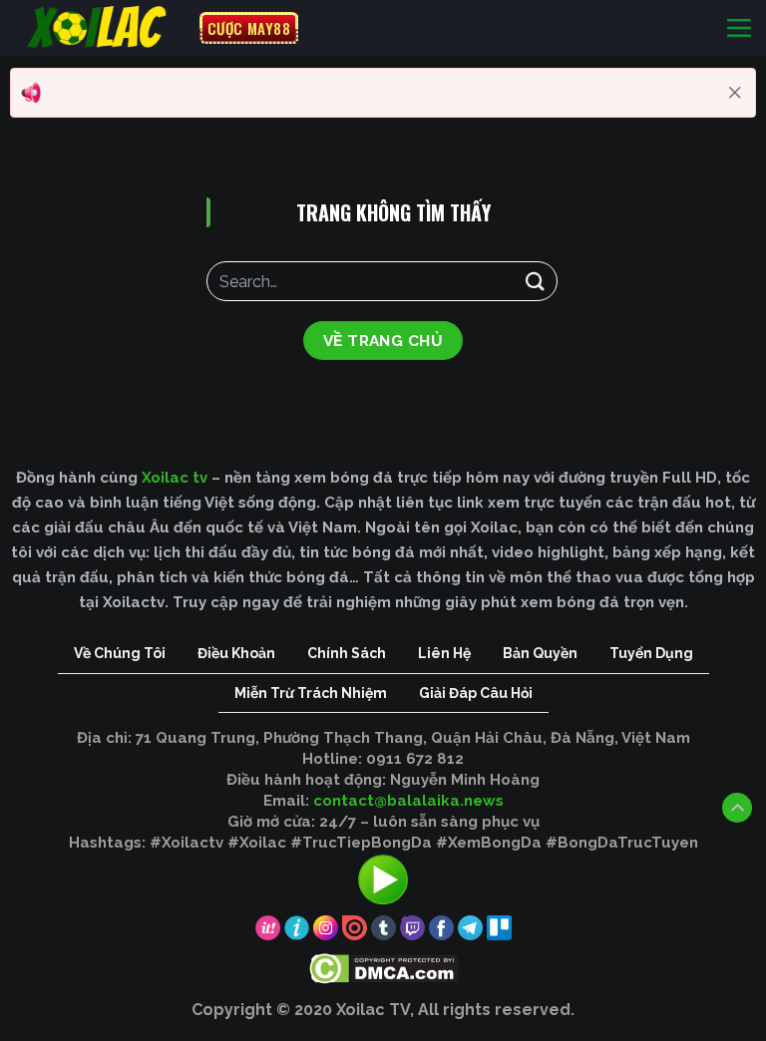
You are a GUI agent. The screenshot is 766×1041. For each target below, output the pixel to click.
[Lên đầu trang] (737, 808)
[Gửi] (536, 280)
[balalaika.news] (100, 28)
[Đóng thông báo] (735, 93)
